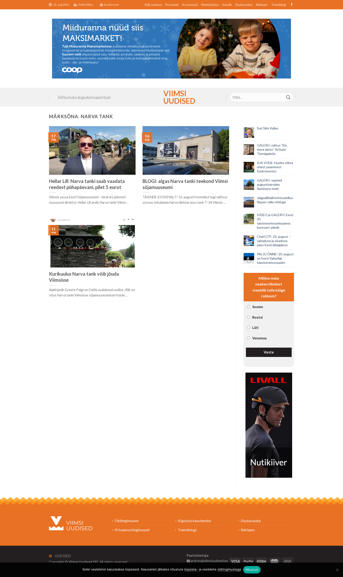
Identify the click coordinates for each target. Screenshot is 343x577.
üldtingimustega (229, 569)
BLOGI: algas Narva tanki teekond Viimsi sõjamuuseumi (185, 184)
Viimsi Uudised (171, 97)
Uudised (62, 556)
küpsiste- (191, 569)
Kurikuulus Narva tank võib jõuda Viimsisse (84, 277)
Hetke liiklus (85, 4)
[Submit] (288, 97)
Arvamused (190, 5)
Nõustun (252, 569)
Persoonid (171, 5)
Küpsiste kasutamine (194, 520)
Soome (257, 307)
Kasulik (227, 5)
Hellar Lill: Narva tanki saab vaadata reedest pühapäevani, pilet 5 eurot (87, 184)
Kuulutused (111, 4)
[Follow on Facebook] (291, 4)
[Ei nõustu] (337, 571)
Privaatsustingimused (132, 529)
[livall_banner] (268, 424)
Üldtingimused (126, 520)
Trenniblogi (278, 5)
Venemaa (259, 338)
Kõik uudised (153, 5)
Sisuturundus (243, 5)
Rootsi (257, 317)
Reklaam (262, 5)
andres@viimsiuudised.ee (209, 561)
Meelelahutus (210, 5)
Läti (255, 328)
